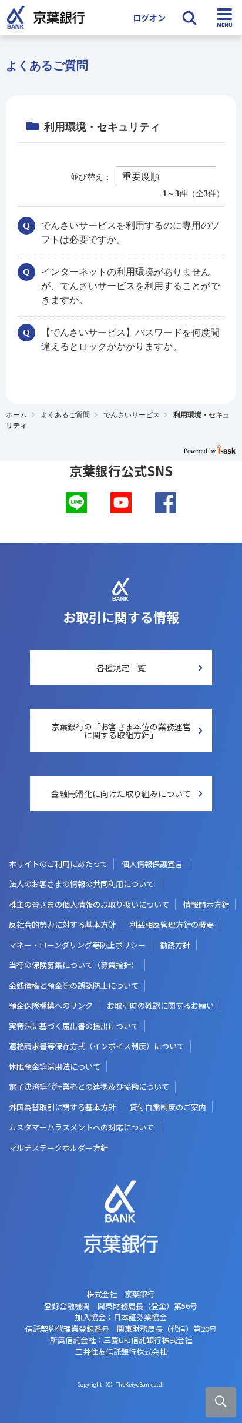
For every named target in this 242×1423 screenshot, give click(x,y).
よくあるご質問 (65, 415)
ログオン (149, 18)
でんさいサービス (131, 415)
